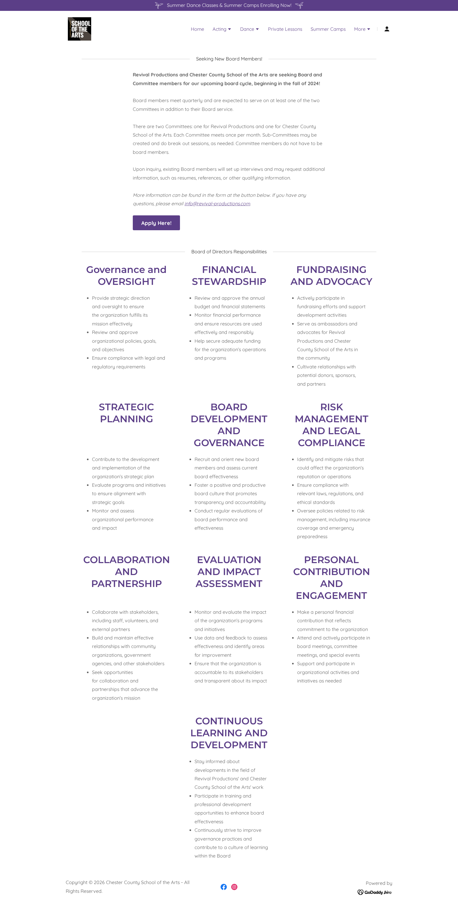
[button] (222, 29)
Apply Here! (156, 223)
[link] (79, 28)
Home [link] (197, 29)
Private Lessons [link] (285, 29)
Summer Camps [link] (328, 29)
